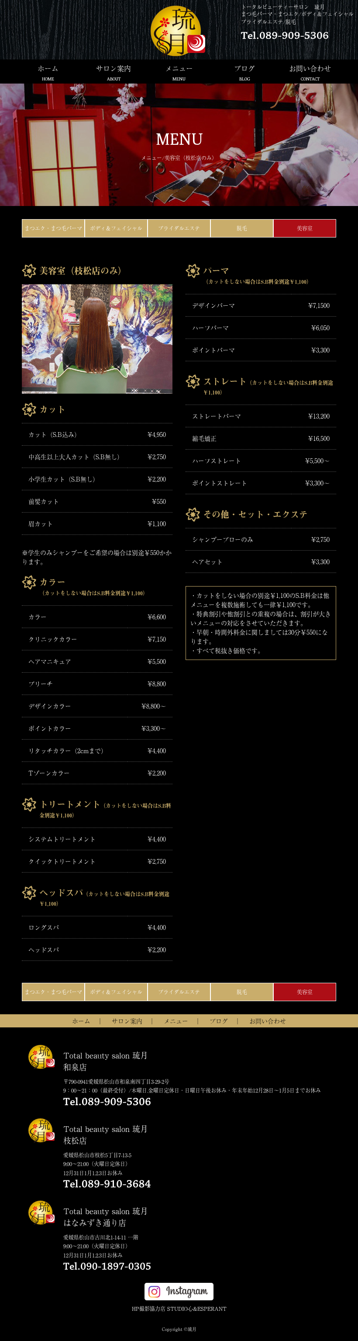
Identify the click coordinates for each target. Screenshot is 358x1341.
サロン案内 (113, 72)
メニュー (179, 72)
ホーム (48, 72)
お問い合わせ (310, 72)
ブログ (244, 72)
